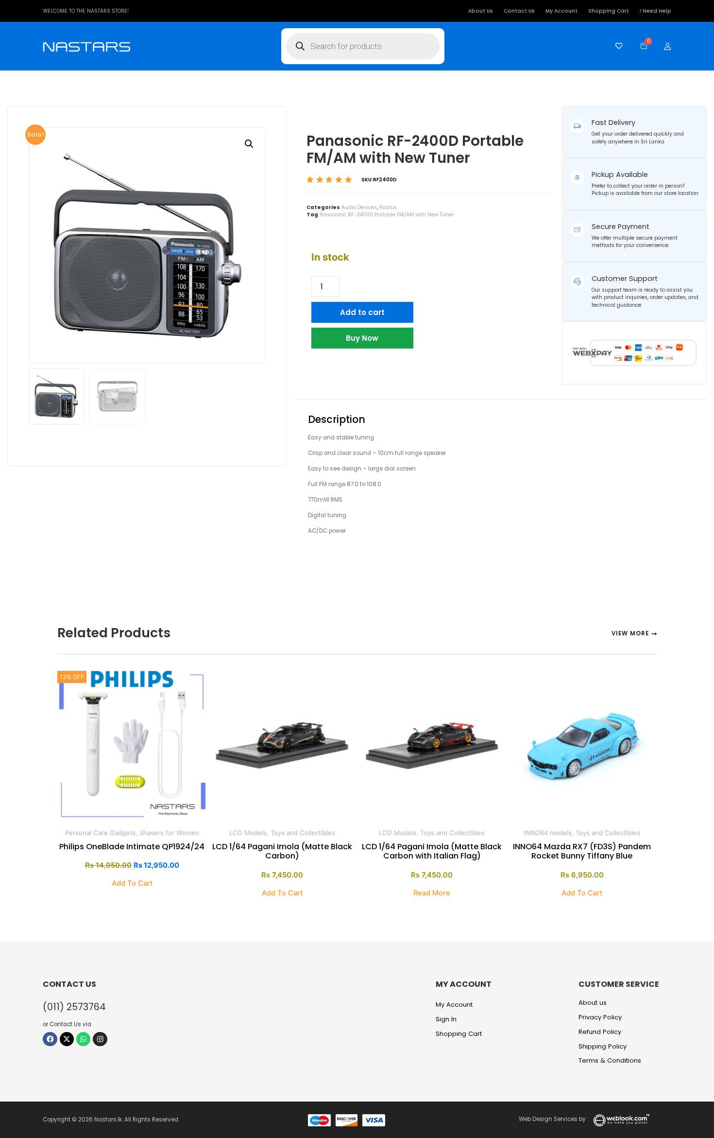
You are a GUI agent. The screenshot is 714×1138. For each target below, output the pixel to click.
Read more (431, 893)
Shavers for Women (169, 833)
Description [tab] (339, 388)
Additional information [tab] (432, 388)
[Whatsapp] (83, 1039)
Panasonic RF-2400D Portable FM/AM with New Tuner (387, 214)
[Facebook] (50, 1039)
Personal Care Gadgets (100, 833)
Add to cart (362, 312)
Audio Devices (359, 207)
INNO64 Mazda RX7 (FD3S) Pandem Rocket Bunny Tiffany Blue (582, 851)
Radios (388, 207)
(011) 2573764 (74, 1007)
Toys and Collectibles (303, 833)
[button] (249, 144)
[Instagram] (100, 1039)
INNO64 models (548, 833)
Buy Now (362, 338)
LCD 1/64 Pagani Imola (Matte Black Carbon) (282, 851)
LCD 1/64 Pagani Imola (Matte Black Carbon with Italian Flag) (432, 851)
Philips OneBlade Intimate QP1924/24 (131, 846)
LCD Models (248, 833)
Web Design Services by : (554, 1119)
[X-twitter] (67, 1039)
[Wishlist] (616, 45)
